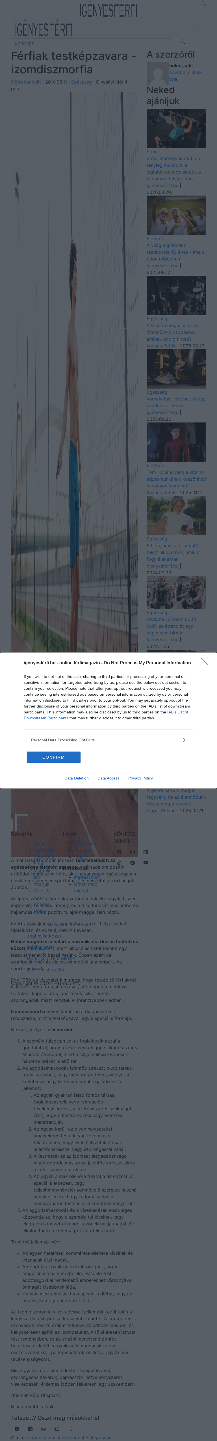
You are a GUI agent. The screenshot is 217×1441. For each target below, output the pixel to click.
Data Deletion (76, 778)
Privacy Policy (140, 778)
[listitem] (108, 740)
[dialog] (108, 720)
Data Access (108, 778)
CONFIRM (53, 757)
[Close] (206, 663)
